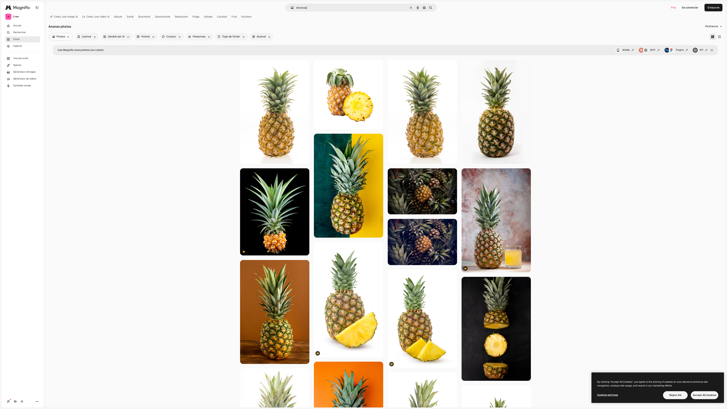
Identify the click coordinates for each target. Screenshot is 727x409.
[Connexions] (8, 401)
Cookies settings (607, 395)
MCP (652, 50)
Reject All (675, 395)
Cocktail (222, 16)
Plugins (680, 50)
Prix (673, 7)
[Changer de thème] (22, 401)
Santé (130, 16)
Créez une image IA (66, 16)
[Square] (719, 37)
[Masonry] (713, 37)
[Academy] (15, 401)
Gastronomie (162, 16)
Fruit (234, 16)
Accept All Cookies (704, 395)
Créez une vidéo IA (97, 16)
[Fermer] (711, 50)
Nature (118, 16)
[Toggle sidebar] (37, 8)
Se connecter (690, 7)
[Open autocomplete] (290, 7)
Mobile (626, 50)
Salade (208, 16)
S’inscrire (713, 7)
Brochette (144, 16)
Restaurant (181, 16)
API (701, 50)
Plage (195, 16)
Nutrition (246, 16)
